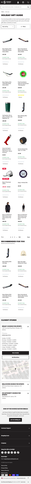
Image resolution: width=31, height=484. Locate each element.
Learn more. (23, 482)
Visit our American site (21, 478)
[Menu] (2, 2)
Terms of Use (4, 465)
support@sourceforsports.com (11, 458)
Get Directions (15, 357)
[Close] (28, 478)
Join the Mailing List (15, 419)
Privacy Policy (4, 468)
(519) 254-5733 (6, 335)
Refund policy (4, 472)
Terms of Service (5, 470)
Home (2, 11)
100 (20, 237)
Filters (24, 26)
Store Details (15, 353)
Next (28, 237)
